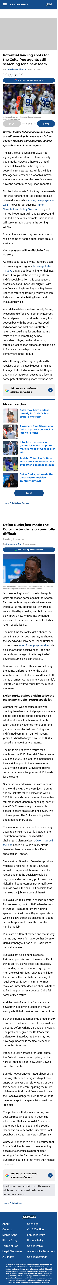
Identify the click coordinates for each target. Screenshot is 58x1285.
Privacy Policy (35, 1240)
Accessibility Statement (41, 1251)
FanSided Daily (36, 1234)
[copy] (21, 75)
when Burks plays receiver (34, 645)
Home (6, 503)
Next (46, 123)
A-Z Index (8, 1256)
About (6, 1223)
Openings (32, 1223)
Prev (12, 123)
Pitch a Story (9, 1240)
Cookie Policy (35, 1245)
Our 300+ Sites (35, 1229)
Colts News (17, 1203)
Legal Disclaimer (12, 1251)
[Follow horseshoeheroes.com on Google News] (50, 390)
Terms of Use (10, 1245)
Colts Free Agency (20, 503)
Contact (7, 1229)
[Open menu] (5, 4)
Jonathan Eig (13, 544)
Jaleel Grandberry (16, 69)
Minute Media (17, 1265)
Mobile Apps (9, 1234)
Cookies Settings (37, 1256)
